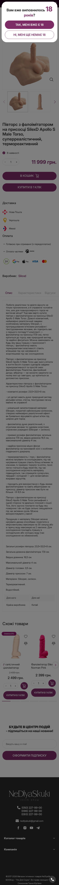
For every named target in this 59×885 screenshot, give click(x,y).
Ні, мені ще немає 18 (29, 34)
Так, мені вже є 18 (29, 24)
